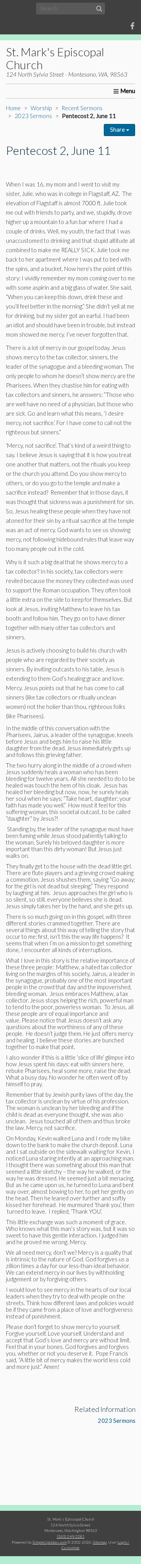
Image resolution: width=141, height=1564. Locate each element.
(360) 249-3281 (71, 1536)
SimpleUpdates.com (50, 1542)
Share (118, 129)
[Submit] (99, 8)
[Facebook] (132, 25)
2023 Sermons (33, 116)
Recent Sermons (82, 108)
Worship (41, 108)
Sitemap (100, 1542)
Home (13, 108)
